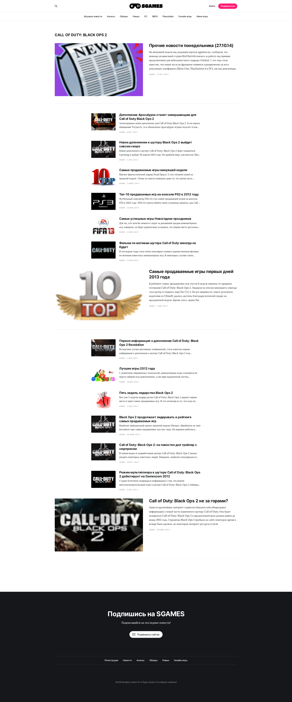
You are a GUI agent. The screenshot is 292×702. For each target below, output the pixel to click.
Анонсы (111, 16)
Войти (212, 6)
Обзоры (124, 16)
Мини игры (202, 16)
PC (145, 16)
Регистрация (111, 660)
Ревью (136, 16)
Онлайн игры (185, 16)
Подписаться (228, 6)
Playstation (168, 16)
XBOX (155, 16)
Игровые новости (93, 16)
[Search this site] (56, 6)
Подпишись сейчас (148, 634)
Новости (127, 660)
